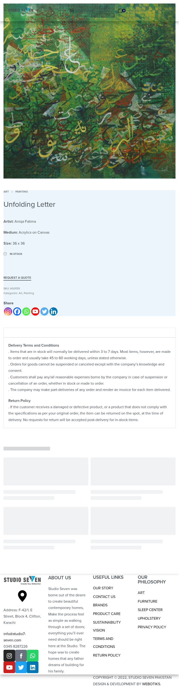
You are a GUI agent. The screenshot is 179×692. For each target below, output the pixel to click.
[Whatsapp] (26, 311)
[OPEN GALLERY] (89, 91)
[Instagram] (8, 311)
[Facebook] (17, 311)
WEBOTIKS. (151, 684)
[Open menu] (71, 10)
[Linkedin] (53, 311)
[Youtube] (35, 311)
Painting (21, 191)
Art (6, 191)
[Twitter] (44, 311)
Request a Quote (17, 278)
